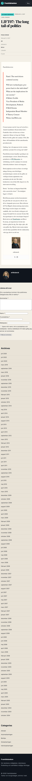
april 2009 (4, 514)
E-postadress (5, 317)
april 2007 (4, 603)
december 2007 (6, 574)
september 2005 (6, 674)
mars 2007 (4, 607)
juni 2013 (4, 428)
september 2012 (6, 435)
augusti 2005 (5, 678)
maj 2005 (4, 689)
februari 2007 (5, 611)
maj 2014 (4, 409)
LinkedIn (3, 50)
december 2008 (6, 529)
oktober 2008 (5, 536)
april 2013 (4, 432)
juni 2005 (4, 685)
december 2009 (6, 495)
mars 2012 (4, 439)
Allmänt (3, 731)
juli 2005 (4, 682)
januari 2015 (5, 398)
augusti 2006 (5, 633)
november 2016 (6, 380)
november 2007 (6, 577)
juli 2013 (3, 424)
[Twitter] (15, 257)
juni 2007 (4, 596)
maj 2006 (4, 644)
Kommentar (4, 298)
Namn (2, 313)
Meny (28, 3)
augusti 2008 (5, 544)
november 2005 (6, 667)
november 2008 (6, 533)
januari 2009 (5, 525)
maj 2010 (4, 484)
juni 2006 (4, 641)
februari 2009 (5, 521)
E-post (3, 54)
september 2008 (6, 540)
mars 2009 (4, 518)
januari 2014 (5, 417)
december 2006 (6, 618)
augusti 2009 (5, 506)
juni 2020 (4, 361)
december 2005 (6, 663)
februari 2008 (5, 566)
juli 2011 (3, 458)
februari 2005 (5, 700)
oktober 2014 (5, 402)
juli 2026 (4, 353)
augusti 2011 (5, 454)
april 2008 (4, 559)
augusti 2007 (5, 588)
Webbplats (3, 323)
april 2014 (4, 413)
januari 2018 (5, 376)
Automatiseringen (7, 14)
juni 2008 (4, 551)
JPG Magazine (15, 159)
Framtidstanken (11, 3)
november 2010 (6, 469)
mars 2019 (4, 365)
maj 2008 (4, 555)
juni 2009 (4, 510)
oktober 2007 (5, 581)
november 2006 (6, 622)
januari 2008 (5, 570)
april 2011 (4, 465)
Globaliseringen (6, 742)
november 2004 (6, 711)
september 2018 (6, 368)
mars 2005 (4, 697)
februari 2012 (5, 443)
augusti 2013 (5, 421)
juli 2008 (4, 547)
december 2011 (6, 450)
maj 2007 (4, 600)
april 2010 (4, 488)
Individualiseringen (7, 746)
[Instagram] (17, 257)
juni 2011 (4, 462)
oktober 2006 (5, 626)
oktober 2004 (5, 715)
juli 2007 (4, 592)
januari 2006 (5, 659)
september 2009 (6, 503)
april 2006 (4, 648)
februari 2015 (5, 394)
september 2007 (6, 585)
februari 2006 (5, 656)
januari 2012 (5, 447)
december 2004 (6, 708)
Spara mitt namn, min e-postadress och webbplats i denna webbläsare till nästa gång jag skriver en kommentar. (16, 329)
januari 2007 (5, 615)
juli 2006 (4, 637)
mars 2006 (4, 652)
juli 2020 (4, 357)
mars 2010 (4, 491)
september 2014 (6, 406)
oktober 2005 (5, 670)
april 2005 (4, 693)
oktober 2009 (5, 499)
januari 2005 (5, 704)
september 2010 (6, 473)
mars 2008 (4, 562)
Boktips (3, 738)
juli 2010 (3, 480)
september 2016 (6, 383)
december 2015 (6, 387)
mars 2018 (4, 372)
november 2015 (6, 391)
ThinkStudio (16, 219)
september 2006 (6, 629)
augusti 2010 (5, 477)
